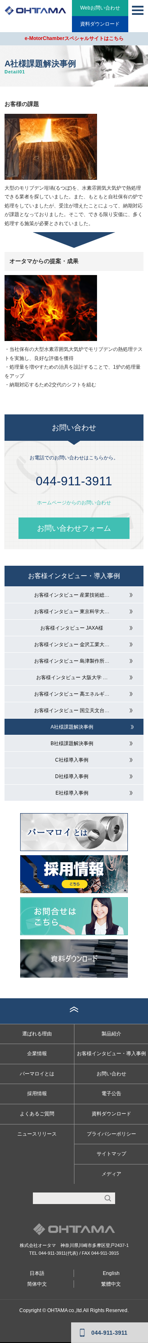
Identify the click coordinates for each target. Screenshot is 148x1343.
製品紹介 (111, 1034)
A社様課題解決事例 (72, 727)
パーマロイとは (37, 1074)
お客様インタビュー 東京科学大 (71, 611)
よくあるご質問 (37, 1114)
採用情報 (37, 1093)
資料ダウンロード (100, 24)
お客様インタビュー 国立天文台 (71, 710)
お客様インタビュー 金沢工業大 (71, 644)
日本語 (37, 1273)
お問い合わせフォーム (74, 528)
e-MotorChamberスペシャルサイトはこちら (74, 38)
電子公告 (111, 1093)
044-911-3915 (105, 1253)
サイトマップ (111, 1154)
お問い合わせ (111, 1074)
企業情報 (37, 1053)
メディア (111, 1174)
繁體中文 (111, 1284)
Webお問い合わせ (100, 8)
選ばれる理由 (37, 1034)
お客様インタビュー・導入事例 (74, 575)
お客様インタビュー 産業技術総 (71, 595)
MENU (137, 10)
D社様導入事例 (71, 776)
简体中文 (37, 1284)
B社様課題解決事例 (72, 743)
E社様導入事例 (72, 793)
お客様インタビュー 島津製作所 (71, 661)
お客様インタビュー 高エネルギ (71, 694)
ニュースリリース (37, 1134)
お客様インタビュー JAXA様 (71, 628)
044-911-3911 (52, 1253)
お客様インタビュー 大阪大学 (72, 677)
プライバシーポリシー (111, 1134)
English (111, 1273)
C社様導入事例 (71, 760)
